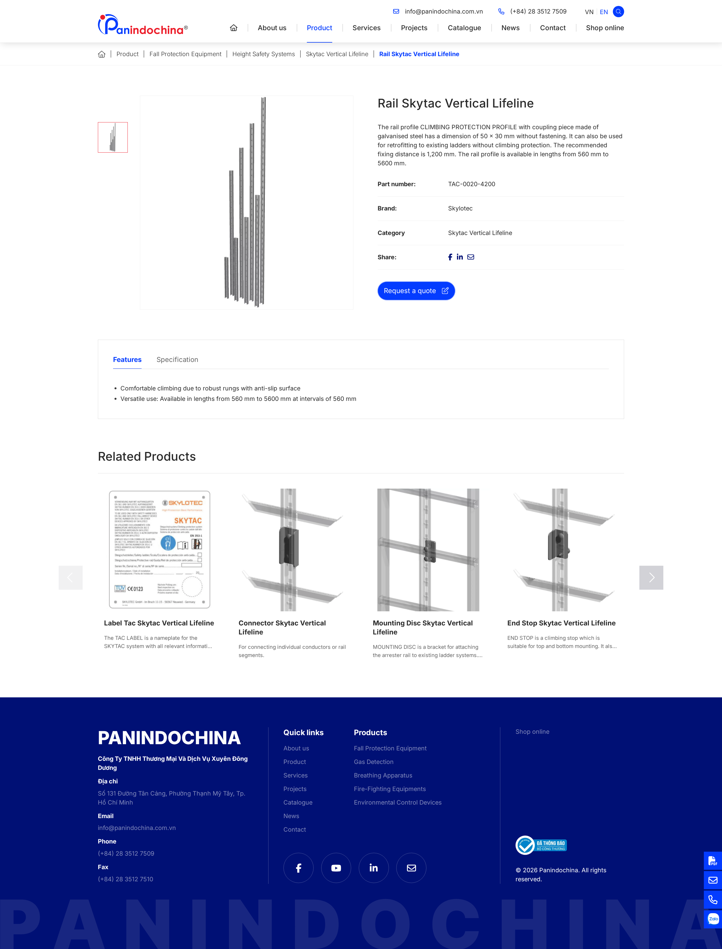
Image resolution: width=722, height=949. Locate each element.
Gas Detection (374, 761)
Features (127, 359)
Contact (553, 28)
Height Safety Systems (263, 54)
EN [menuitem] (604, 11)
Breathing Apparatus (383, 775)
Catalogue (464, 28)
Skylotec (460, 208)
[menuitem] (589, 11)
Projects (414, 28)
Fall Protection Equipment (185, 54)
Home (101, 54)
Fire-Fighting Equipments (390, 788)
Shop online (605, 28)
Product (319, 28)
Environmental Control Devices (398, 802)
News (510, 28)
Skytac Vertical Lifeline (337, 54)
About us (272, 28)
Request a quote (410, 291)
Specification (177, 359)
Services (367, 28)
